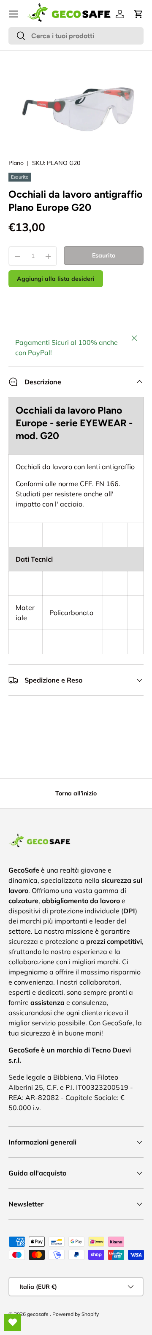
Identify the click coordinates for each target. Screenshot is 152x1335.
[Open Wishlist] (12, 1322)
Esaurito (103, 255)
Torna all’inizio (76, 793)
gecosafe (38, 1314)
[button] (138, 14)
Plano (16, 163)
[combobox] (76, 36)
